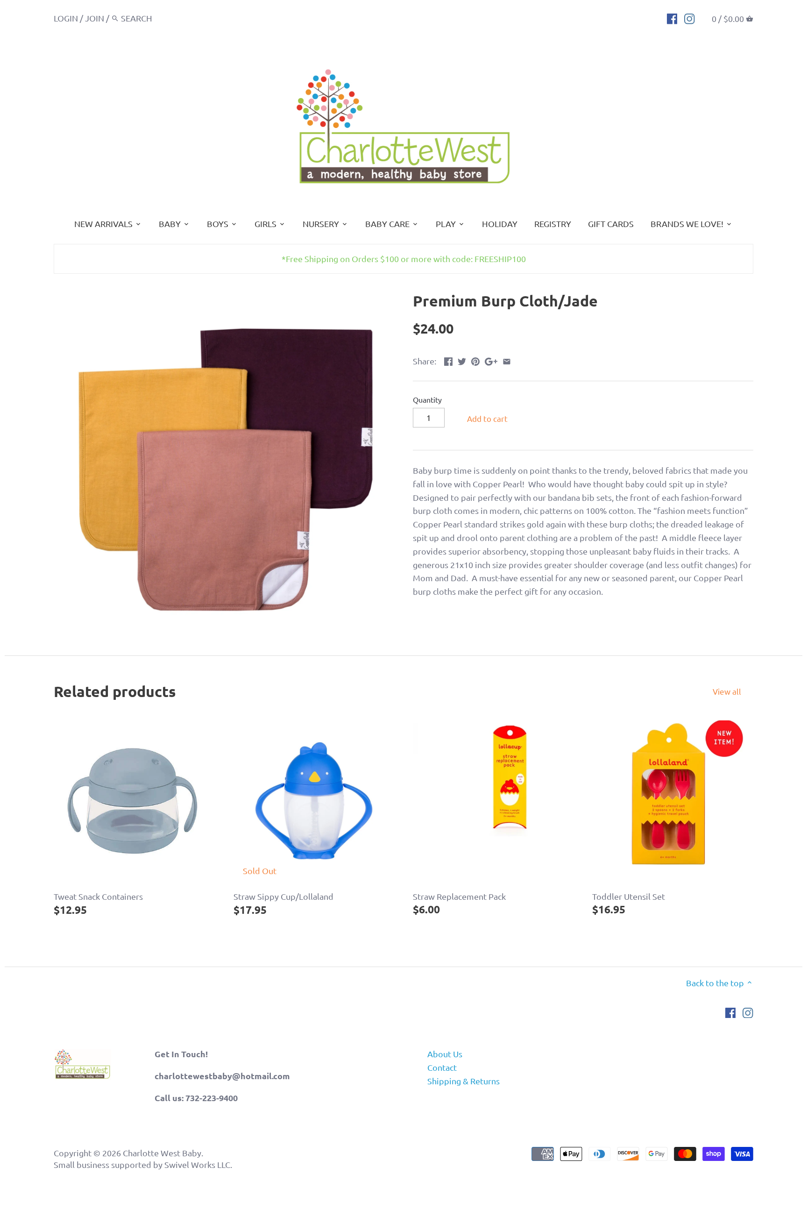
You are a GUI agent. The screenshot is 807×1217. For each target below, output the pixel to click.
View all (727, 691)
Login (66, 18)
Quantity (427, 399)
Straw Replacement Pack (459, 896)
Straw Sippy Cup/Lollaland (283, 896)
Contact (442, 1067)
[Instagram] (689, 18)
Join (94, 18)
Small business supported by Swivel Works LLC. (143, 1164)
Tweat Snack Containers (98, 896)
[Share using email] (507, 360)
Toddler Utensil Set (628, 896)
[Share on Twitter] (462, 360)
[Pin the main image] (475, 360)
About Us (444, 1054)
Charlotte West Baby (162, 1153)
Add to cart (487, 418)
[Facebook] (672, 18)
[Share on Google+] (491, 360)
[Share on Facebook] (448, 360)
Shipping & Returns (463, 1081)
